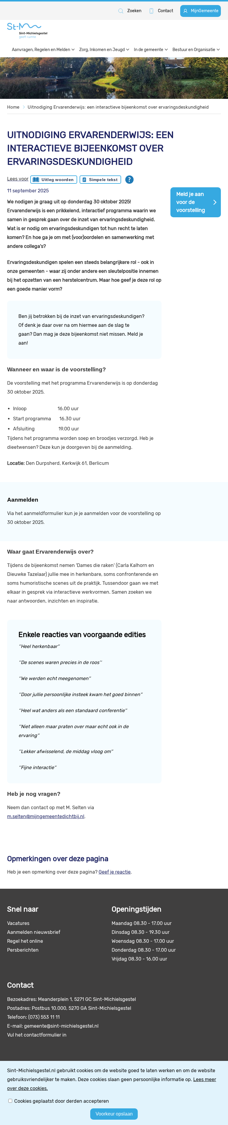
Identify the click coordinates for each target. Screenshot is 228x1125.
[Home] (27, 31)
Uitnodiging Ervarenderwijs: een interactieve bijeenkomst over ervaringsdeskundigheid (118, 107)
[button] (129, 11)
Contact (165, 10)
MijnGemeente (204, 10)
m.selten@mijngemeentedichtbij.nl (45, 816)
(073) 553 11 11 (44, 1017)
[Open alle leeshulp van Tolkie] (129, 179)
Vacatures (18, 923)
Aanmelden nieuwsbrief (33, 932)
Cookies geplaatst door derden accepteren (61, 1101)
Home (13, 107)
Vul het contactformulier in (36, 1035)
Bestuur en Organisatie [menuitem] (193, 49)
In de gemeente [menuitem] (148, 49)
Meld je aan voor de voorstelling (190, 202)
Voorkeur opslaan (114, 1113)
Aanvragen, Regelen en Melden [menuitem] (41, 49)
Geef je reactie (115, 872)
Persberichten (23, 950)
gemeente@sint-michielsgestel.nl (61, 1026)
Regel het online (25, 941)
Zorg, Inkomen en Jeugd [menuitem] (102, 49)
